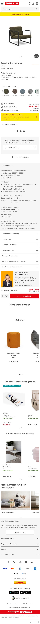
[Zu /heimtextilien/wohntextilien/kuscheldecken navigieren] (15, 500)
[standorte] (30, 3)
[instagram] (20, 562)
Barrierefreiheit (25, 607)
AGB (23, 604)
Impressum (18, 604)
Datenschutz (29, 604)
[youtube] (26, 562)
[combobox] (5, 296)
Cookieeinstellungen (14, 607)
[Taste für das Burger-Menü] (2, 3)
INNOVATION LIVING (7, 68)
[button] (6, 93)
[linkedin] (31, 562)
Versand (35, 110)
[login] (33, 3)
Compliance (10, 604)
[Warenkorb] (37, 3)
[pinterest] (14, 562)
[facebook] (8, 562)
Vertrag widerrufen (32, 622)
